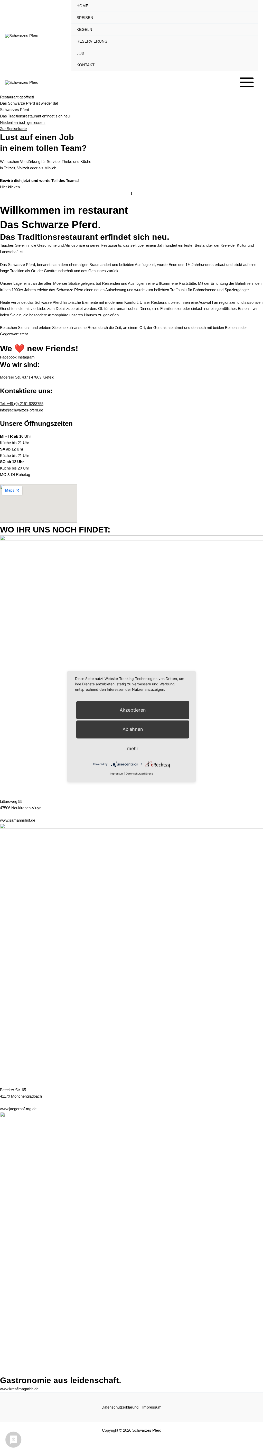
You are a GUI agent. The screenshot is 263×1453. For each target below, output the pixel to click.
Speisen (85, 17)
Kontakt (86, 65)
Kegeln (84, 29)
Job (80, 53)
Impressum (152, 1407)
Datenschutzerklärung (119, 1407)
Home (82, 6)
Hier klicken (10, 187)
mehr (132, 748)
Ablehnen (133, 729)
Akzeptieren (133, 710)
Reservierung (92, 41)
